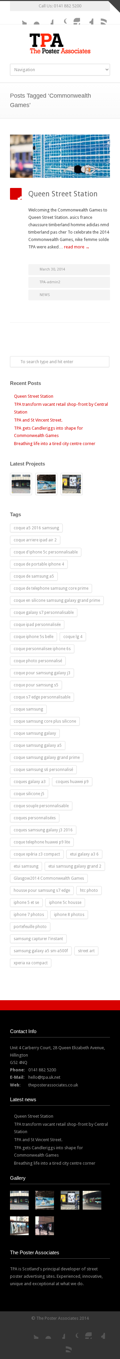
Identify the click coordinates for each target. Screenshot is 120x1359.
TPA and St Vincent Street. (38, 420)
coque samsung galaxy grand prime (47, 757)
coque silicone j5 (29, 793)
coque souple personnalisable (41, 806)
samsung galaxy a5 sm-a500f (41, 951)
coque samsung (28, 709)
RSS (100, 18)
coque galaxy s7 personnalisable (44, 612)
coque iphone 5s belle (33, 636)
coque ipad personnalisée (37, 624)
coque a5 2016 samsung (36, 528)
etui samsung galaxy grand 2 (74, 866)
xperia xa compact (31, 963)
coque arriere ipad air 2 (35, 540)
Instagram (73, 18)
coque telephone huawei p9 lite (42, 842)
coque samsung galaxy (35, 733)
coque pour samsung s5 (36, 685)
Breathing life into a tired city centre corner (54, 443)
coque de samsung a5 (34, 576)
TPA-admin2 (50, 282)
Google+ (60, 18)
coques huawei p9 (72, 781)
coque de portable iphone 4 (39, 564)
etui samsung (26, 866)
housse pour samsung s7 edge (42, 890)
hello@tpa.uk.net (44, 1077)
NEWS (45, 295)
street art (86, 951)
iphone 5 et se (26, 902)
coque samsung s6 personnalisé (43, 769)
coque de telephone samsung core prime (51, 588)
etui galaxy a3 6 (84, 854)
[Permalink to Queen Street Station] (60, 156)
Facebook (46, 18)
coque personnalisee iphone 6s (42, 648)
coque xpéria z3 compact (37, 854)
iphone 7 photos (29, 914)
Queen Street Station (63, 194)
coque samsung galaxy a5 (38, 745)
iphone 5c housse (65, 902)
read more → (77, 246)
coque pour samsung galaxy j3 (42, 673)
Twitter (20, 18)
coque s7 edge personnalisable (42, 697)
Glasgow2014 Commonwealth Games (49, 878)
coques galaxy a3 (30, 781)
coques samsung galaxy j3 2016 (43, 830)
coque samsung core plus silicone (45, 721)
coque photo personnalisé (38, 661)
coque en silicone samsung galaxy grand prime (57, 600)
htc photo (89, 890)
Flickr (33, 18)
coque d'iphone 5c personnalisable (46, 552)
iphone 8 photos (69, 914)
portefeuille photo (30, 926)
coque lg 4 (72, 636)
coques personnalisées (35, 818)
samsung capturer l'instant (38, 938)
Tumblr (86, 18)
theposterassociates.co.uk (53, 1084)
